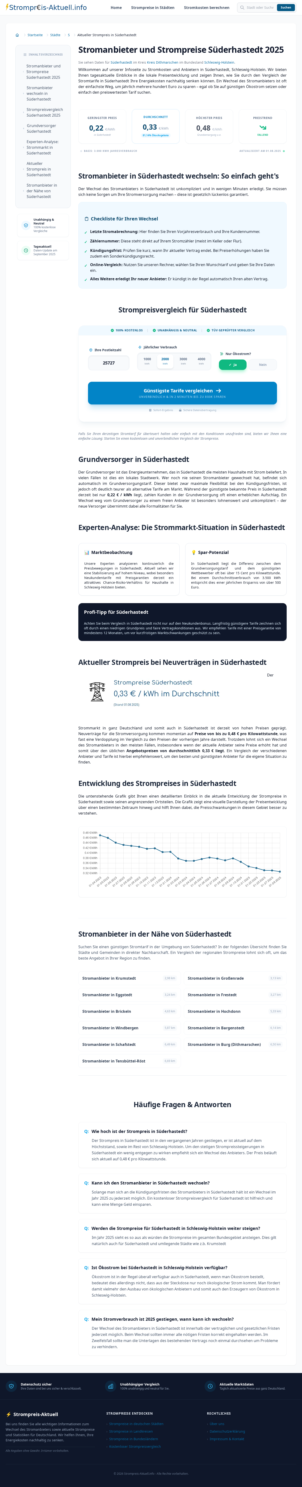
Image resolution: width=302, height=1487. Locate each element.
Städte (55, 35)
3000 (183, 361)
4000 (201, 361)
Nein (263, 364)
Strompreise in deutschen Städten (135, 1423)
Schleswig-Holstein (219, 62)
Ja (233, 364)
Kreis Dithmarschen (162, 62)
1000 (147, 361)
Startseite (35, 35)
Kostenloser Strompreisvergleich (133, 1446)
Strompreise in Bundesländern (132, 1439)
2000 (165, 361)
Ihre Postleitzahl (108, 350)
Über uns (215, 1423)
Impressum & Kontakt (225, 1439)
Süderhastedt (121, 62)
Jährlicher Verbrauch (160, 347)
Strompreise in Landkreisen (129, 1431)
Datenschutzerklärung (226, 1431)
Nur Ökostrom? (238, 353)
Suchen (286, 7)
